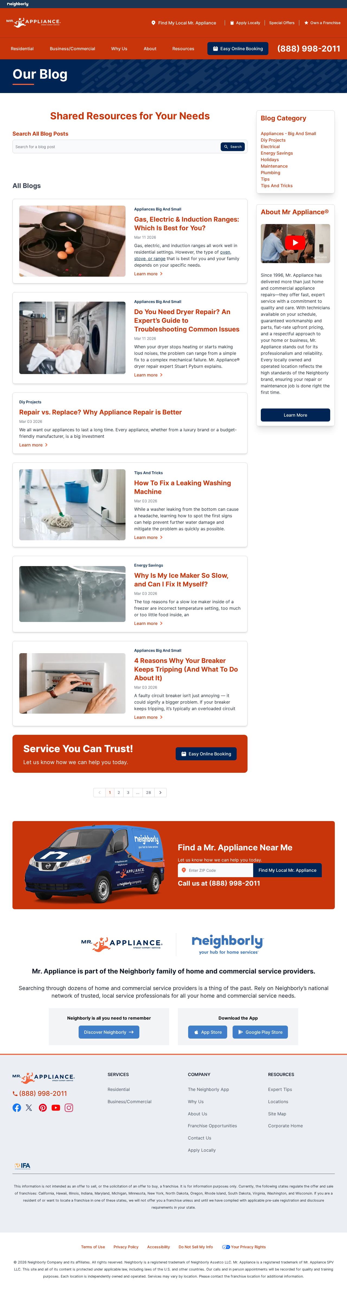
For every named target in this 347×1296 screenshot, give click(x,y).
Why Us (196, 1101)
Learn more (146, 273)
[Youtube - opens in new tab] (56, 1107)
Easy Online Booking (210, 753)
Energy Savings (148, 565)
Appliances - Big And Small (288, 133)
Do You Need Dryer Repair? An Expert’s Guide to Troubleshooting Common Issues (186, 320)
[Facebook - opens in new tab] (16, 1107)
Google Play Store (264, 1032)
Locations (278, 1101)
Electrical (270, 146)
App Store (211, 1032)
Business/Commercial (130, 1101)
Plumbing (270, 172)
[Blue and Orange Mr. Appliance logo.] (122, 944)
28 (148, 792)
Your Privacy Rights (248, 1246)
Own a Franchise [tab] (325, 22)
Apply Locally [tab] (248, 22)
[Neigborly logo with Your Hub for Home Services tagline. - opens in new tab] (227, 944)
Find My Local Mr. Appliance (287, 870)
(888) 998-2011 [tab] (308, 48)
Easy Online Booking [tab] (241, 48)
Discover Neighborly (105, 1032)
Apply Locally (202, 1150)
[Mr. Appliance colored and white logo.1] (34, 23)
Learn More (295, 415)
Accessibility (158, 1246)
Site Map (277, 1113)
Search (236, 147)
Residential (119, 1089)
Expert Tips (280, 1089)
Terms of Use (93, 1246)
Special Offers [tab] (282, 22)
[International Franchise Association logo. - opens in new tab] (22, 1166)
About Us (197, 1113)
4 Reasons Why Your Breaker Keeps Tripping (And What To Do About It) (186, 669)
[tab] (183, 23)
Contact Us (199, 1138)
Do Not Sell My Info (196, 1246)
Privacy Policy (126, 1246)
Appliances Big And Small (157, 209)
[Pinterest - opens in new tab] (42, 1107)
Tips (265, 179)
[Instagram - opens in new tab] (69, 1107)
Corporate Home (285, 1125)
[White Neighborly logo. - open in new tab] (18, 4)
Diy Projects (30, 402)
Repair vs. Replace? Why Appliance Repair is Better (100, 412)
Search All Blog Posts (40, 133)
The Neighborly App (208, 1089)
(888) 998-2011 (234, 883)
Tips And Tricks (148, 472)
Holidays (270, 159)
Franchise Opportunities (212, 1125)
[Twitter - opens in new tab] (29, 1107)
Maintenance (274, 166)
